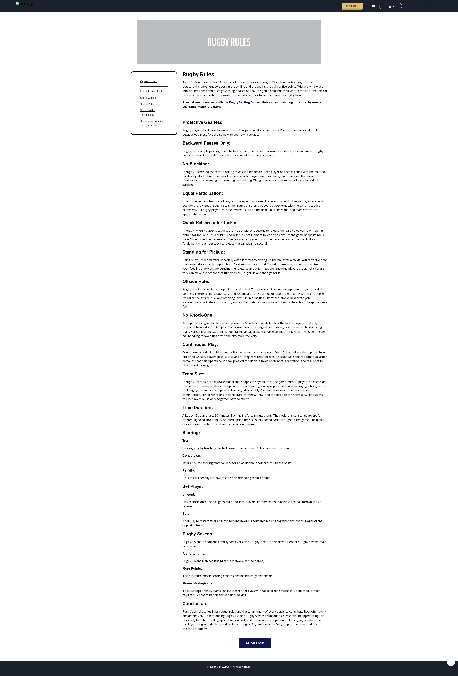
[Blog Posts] (420, 6)
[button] (426, 6)
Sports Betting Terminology (148, 112)
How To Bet (150, 81)
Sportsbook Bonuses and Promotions (152, 123)
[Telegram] (451, 661)
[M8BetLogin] (27, 6)
